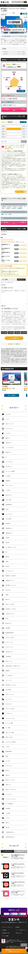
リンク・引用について (21, 930)
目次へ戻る (23, 944)
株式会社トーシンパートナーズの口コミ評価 (14, 51)
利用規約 (18, 927)
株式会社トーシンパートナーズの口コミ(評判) (14, 53)
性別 (2, 212)
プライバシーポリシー (7, 927)
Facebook (15, 913)
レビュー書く (23, 122)
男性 (3, 214)
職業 (2, 218)
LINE (23, 913)
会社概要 (4, 930)
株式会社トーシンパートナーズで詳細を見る (15, 109)
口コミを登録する (14, 338)
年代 (2, 204)
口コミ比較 (21, 91)
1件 (25, 36)
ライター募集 (5, 935)
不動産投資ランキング (12, 66)
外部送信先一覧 (5, 933)
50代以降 (19, 208)
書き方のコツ (22, 279)
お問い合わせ (19, 933)
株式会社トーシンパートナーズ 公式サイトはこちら (14, 950)
